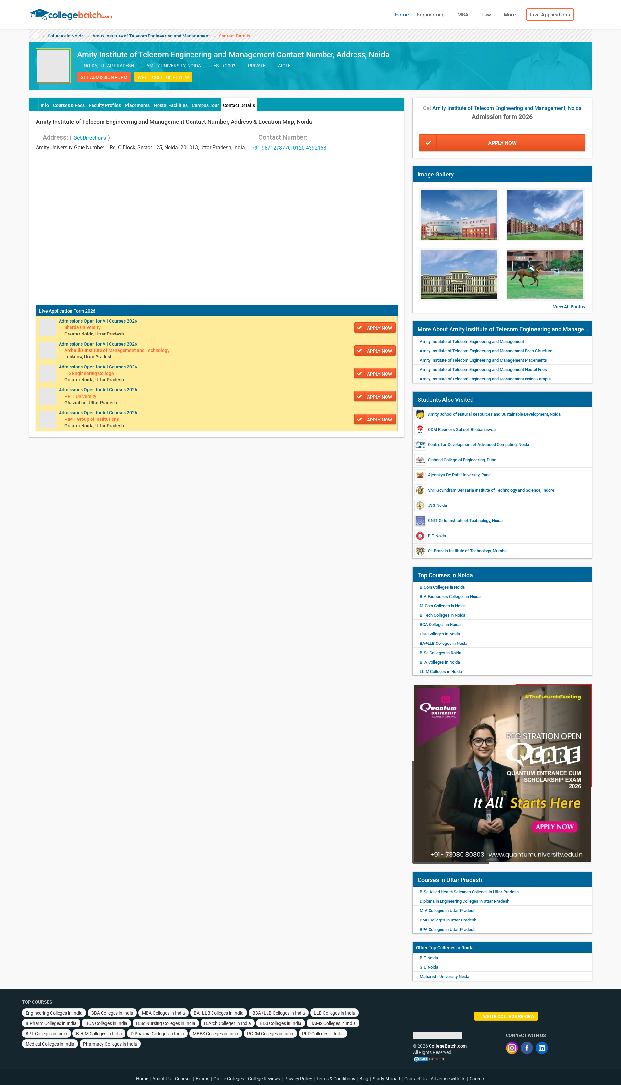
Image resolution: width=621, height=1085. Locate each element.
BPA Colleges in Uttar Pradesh (447, 929)
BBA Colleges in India (112, 1013)
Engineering (431, 15)
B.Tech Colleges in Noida (442, 615)
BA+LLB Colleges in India (219, 1013)
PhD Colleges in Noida (440, 634)
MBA (463, 15)
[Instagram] (512, 1048)
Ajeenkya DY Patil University (453, 475)
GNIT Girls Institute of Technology (459, 520)
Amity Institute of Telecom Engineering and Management (151, 35)
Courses (183, 1078)
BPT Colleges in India (46, 1033)
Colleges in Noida (66, 35)
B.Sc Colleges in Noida (440, 652)
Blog (363, 1078)
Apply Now (502, 143)
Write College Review (163, 77)
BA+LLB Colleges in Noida (443, 643)
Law (486, 15)
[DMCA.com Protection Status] (429, 1058)
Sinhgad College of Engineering (456, 459)
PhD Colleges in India (323, 1033)
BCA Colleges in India (106, 1023)
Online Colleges (228, 1078)
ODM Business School (448, 429)
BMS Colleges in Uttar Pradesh (448, 920)
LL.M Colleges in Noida (441, 671)
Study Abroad (386, 1078)
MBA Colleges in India (163, 1013)
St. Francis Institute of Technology (459, 550)
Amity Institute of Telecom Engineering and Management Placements (483, 360)
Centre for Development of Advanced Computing (472, 444)
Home (402, 15)
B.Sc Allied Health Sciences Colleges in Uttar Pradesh (469, 891)
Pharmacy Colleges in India (110, 1044)
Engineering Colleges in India (54, 1013)
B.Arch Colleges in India (227, 1023)
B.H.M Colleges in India (99, 1033)
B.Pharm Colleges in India (51, 1023)
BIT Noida (437, 535)
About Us (161, 1078)
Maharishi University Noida (444, 976)
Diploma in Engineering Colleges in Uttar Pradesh (464, 901)
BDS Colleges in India (280, 1023)
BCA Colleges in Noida (440, 624)
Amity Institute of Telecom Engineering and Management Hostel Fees (483, 369)
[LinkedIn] (542, 1048)
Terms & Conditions (335, 1078)
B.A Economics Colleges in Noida (450, 596)
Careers (477, 1078)
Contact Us (415, 1078)
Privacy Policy (298, 1078)
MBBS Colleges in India (215, 1033)
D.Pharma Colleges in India (157, 1033)
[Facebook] (527, 1048)
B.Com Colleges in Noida (442, 587)
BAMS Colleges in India (333, 1023)
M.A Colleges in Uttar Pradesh (447, 910)
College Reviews (264, 1078)
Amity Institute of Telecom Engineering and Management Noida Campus (486, 379)
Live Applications (550, 15)
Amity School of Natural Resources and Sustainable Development (488, 414)
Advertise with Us (448, 1078)
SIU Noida (429, 967)
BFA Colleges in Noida (440, 662)
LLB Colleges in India (334, 1013)
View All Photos (569, 306)
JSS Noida (437, 505)
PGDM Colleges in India (270, 1033)
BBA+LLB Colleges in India (278, 1013)
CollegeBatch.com (448, 1045)
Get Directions (89, 138)
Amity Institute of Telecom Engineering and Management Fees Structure (486, 350)
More (510, 15)
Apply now (379, 328)
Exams (202, 1078)
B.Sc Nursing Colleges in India (165, 1023)
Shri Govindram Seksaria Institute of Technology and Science (484, 490)
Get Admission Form (104, 77)
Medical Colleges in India (50, 1044)
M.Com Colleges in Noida (443, 605)
